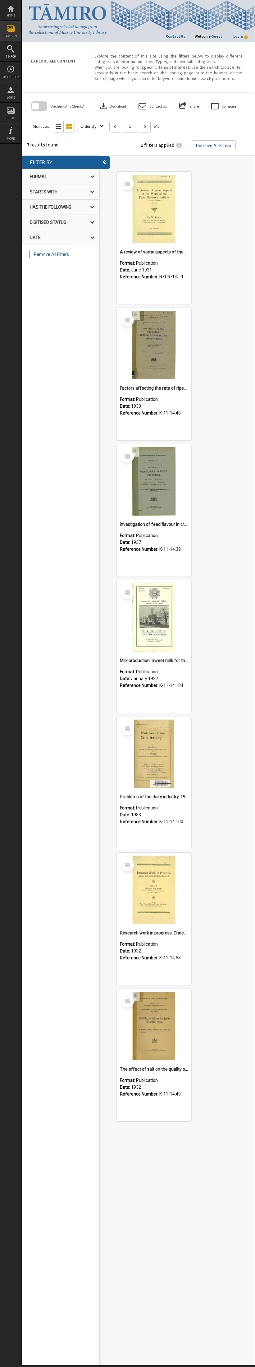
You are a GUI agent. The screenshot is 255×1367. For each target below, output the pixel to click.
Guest (216, 36)
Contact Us (175, 36)
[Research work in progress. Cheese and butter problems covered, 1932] (154, 890)
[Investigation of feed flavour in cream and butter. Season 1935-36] (154, 481)
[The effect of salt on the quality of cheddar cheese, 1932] (154, 1026)
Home (11, 15)
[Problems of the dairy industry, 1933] (154, 754)
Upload (10, 118)
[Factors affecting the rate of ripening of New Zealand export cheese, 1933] (154, 345)
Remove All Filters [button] (213, 145)
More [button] (11, 139)
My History (10, 77)
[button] (152, 106)
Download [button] (112, 106)
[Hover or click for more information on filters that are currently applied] (179, 145)
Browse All (10, 36)
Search (11, 56)
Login (11, 97)
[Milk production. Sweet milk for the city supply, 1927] (154, 617)
